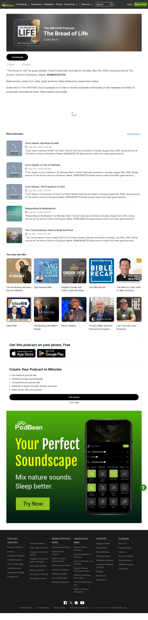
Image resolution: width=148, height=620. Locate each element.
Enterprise (49, 4)
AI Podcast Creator (38, 566)
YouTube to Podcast (39, 574)
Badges (99, 571)
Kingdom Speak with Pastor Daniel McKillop (72, 289)
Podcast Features (15, 547)
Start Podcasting (37, 543)
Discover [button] (86, 4)
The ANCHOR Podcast (59, 28)
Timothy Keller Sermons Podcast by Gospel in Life (100, 327)
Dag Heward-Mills (43, 287)
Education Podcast (38, 578)
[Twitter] (70, 602)
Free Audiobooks (59, 578)
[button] (22, 4)
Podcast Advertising (61, 547)
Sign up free (141, 4)
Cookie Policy (43, 607)
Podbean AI (12, 576)
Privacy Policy (26, 607)
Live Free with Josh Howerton (126, 327)
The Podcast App (15, 564)
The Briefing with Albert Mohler (45, 327)
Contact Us (123, 569)
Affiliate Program (125, 564)
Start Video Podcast (39, 548)
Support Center (103, 543)
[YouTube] (82, 602)
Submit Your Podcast (61, 565)
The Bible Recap (97, 287)
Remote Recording (15, 572)
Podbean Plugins (59, 574)
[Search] (111, 4)
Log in (130, 4)
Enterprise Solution (16, 555)
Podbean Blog (124, 548)
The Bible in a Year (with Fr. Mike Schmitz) (128, 289)
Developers (101, 580)
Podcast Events (103, 556)
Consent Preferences (79, 607)
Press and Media (126, 556)
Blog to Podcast (37, 570)
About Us (122, 543)
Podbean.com (120, 607)
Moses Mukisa (68, 325)
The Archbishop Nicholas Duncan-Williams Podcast (18, 289)
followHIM (11, 325)
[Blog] (76, 602)
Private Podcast (14, 560)
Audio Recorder (14, 568)
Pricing (59, 4)
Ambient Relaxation (60, 582)
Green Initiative (125, 560)
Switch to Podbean (60, 569)
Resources (101, 575)
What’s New (101, 548)
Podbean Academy (104, 560)
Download (17, 57)
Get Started (74, 397)
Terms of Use (59, 607)
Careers (122, 552)
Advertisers (36, 4)
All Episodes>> (134, 134)
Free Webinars (102, 552)
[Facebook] (65, 602)
